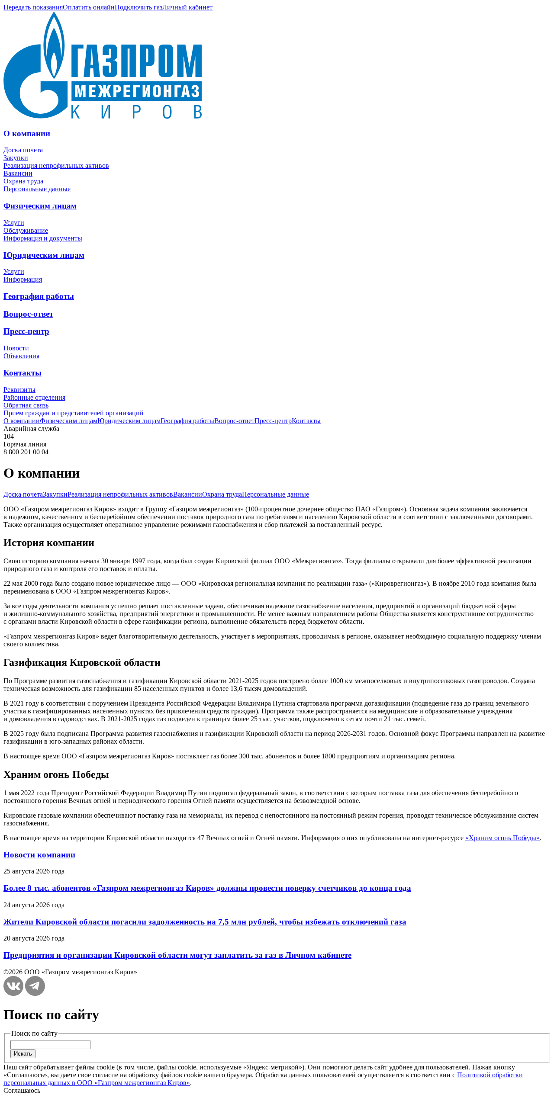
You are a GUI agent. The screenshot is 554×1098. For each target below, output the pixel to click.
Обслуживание (25, 230)
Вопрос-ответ (28, 313)
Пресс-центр (26, 331)
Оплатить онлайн (89, 7)
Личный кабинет (187, 7)
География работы (38, 296)
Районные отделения (34, 397)
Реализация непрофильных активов (56, 165)
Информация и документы (42, 238)
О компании (26, 133)
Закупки (15, 157)
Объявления (21, 356)
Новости (16, 348)
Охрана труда (23, 181)
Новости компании (39, 854)
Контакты (22, 372)
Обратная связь (25, 405)
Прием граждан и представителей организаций (73, 413)
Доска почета (23, 150)
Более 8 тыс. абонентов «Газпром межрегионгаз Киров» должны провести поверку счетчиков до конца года (207, 888)
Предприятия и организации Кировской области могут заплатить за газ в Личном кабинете (177, 955)
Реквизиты (19, 389)
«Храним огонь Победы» (502, 837)
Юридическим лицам (43, 255)
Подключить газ (138, 7)
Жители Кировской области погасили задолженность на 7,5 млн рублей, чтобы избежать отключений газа (204, 921)
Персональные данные (37, 189)
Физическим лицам (40, 205)
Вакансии (17, 173)
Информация (22, 279)
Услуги (13, 222)
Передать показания (33, 7)
